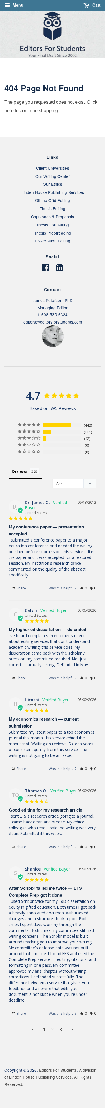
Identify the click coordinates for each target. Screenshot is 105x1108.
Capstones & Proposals (52, 216)
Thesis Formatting (52, 225)
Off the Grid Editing (52, 200)
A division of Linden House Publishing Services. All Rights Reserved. (50, 1077)
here (9, 110)
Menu (17, 5)
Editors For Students (58, 1070)
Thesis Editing (52, 208)
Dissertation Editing (52, 241)
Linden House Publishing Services (52, 192)
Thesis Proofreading (52, 233)
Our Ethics (52, 184)
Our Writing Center (52, 176)
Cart (96, 5)
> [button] (71, 1029)
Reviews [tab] (19, 471)
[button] (83, 588)
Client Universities (52, 168)
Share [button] (21, 588)
